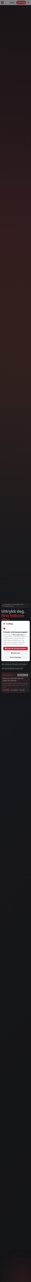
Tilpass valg (16, 653)
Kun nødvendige (16, 657)
